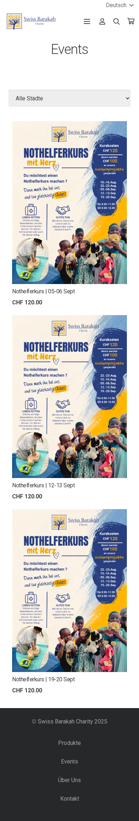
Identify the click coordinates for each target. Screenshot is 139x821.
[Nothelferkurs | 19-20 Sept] (69, 514)
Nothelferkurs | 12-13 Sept (43, 485)
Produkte (69, 743)
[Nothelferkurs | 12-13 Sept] (69, 320)
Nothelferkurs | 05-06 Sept (43, 291)
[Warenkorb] (131, 21)
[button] (117, 21)
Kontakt (69, 798)
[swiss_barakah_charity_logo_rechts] (31, 21)
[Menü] (87, 21)
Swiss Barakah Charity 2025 (72, 721)
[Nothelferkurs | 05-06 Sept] (69, 126)
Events (69, 761)
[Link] (102, 21)
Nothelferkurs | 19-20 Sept (43, 679)
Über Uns (69, 780)
